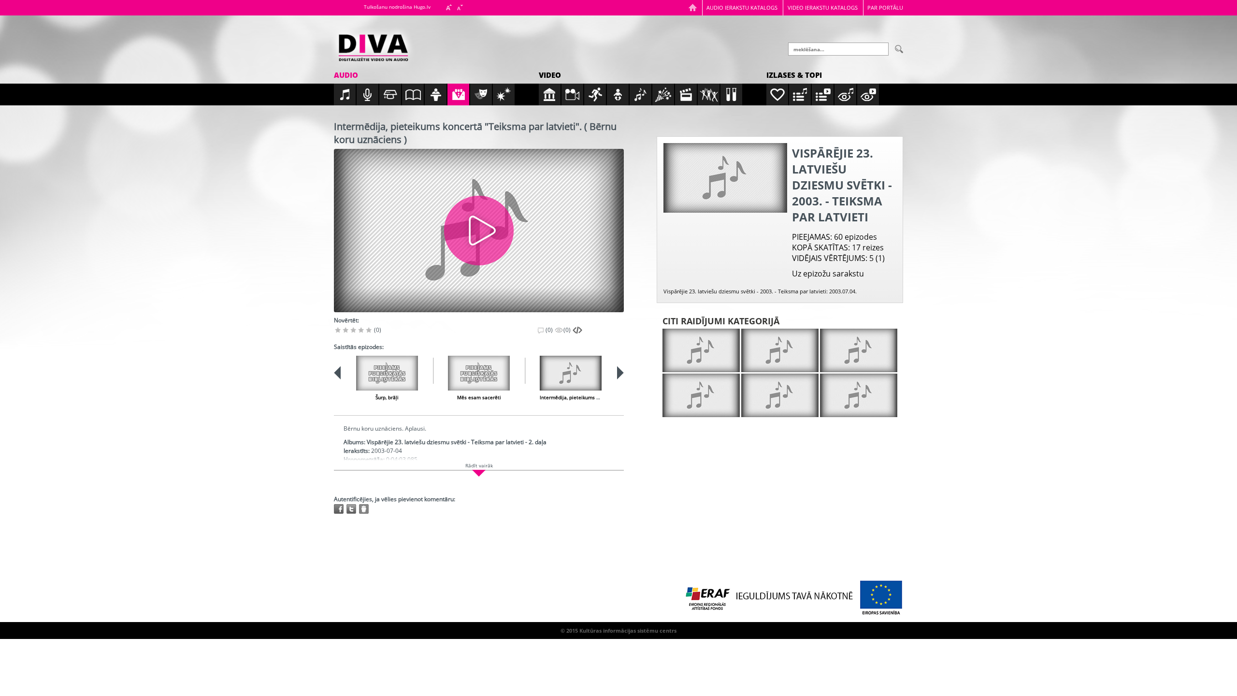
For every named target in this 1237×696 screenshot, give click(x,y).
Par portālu (885, 7)
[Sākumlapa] (693, 7)
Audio (346, 75)
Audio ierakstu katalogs (741, 7)
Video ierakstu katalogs (823, 7)
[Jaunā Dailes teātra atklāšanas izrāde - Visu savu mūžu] (858, 350)
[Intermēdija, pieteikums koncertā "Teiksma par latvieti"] (571, 373)
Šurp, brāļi (387, 397)
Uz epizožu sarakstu (828, 273)
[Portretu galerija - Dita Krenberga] (780, 350)
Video (550, 75)
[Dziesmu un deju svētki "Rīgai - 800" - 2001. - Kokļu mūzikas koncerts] (701, 350)
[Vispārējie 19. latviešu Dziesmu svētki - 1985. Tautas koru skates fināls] (858, 395)
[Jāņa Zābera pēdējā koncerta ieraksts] (701, 395)
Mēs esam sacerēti (479, 397)
